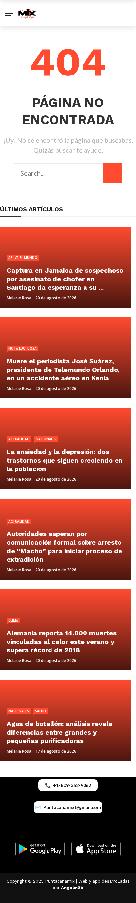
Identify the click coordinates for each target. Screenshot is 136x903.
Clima (13, 620)
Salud (40, 711)
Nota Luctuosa (22, 348)
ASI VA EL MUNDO (22, 258)
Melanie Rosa (19, 298)
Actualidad (19, 439)
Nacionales (46, 439)
